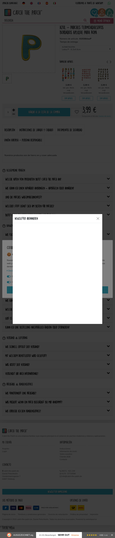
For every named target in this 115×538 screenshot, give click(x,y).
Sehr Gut (63, 535)
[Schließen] (112, 535)
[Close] (98, 218)
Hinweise (75, 535)
